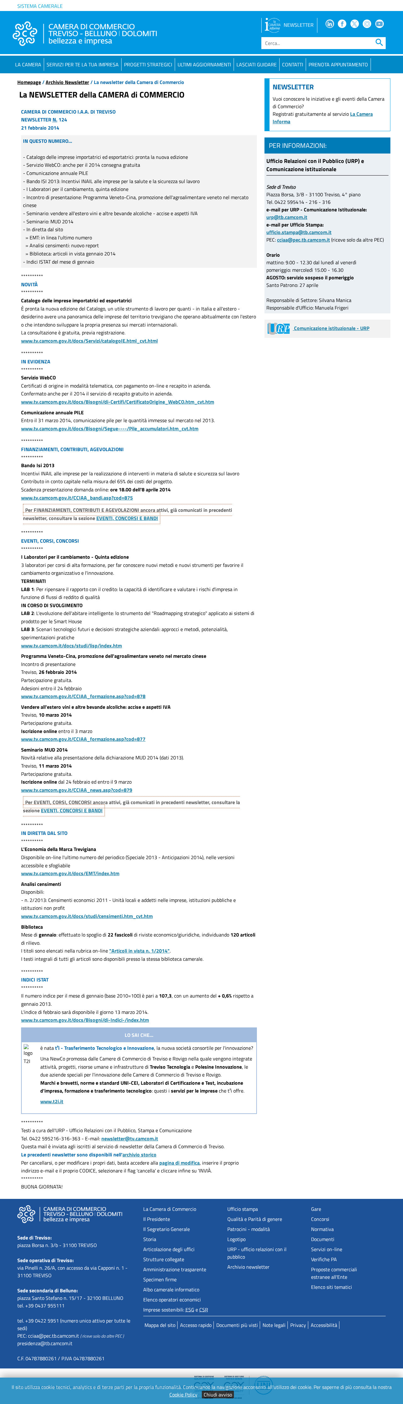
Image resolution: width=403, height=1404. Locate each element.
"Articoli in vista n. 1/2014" (139, 950)
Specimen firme (160, 1279)
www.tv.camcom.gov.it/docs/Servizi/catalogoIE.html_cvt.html (89, 340)
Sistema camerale (40, 6)
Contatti (292, 64)
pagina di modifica (179, 1162)
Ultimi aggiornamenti (204, 64)
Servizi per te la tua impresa (83, 64)
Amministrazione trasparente (174, 1269)
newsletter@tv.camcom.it (129, 1138)
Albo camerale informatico (171, 1289)
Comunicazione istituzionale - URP (331, 328)
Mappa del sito (160, 1325)
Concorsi (320, 1219)
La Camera (28, 64)
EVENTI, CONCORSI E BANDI (127, 518)
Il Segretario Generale (166, 1229)
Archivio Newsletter (67, 82)
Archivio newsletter (248, 1267)
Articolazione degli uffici (169, 1249)
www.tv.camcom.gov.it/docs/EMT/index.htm (70, 873)
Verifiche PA (324, 1259)
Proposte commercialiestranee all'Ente (334, 1273)
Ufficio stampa (242, 1209)
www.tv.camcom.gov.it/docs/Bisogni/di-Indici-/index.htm (85, 1020)
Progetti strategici (148, 64)
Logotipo (236, 1239)
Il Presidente (156, 1219)
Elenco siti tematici (331, 1287)
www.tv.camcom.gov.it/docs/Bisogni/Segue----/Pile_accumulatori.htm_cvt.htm (109, 428)
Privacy (298, 1325)
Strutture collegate (163, 1259)
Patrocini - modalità (248, 1229)
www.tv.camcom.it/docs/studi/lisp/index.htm (71, 645)
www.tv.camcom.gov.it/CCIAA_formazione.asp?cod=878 (83, 696)
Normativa (322, 1229)
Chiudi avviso (218, 1394)
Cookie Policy (183, 1394)
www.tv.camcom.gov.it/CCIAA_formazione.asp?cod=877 (83, 739)
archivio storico (139, 1154)
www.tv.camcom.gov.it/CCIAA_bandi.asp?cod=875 (77, 497)
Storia (149, 1239)
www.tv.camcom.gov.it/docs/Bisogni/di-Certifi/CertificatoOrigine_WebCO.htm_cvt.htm (117, 402)
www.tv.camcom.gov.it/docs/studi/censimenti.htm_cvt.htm (87, 916)
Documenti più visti (237, 1325)
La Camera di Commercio (169, 1209)
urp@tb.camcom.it (286, 217)
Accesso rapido (196, 1325)
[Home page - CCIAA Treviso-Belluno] (85, 33)
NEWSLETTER (299, 25)
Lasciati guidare (256, 64)
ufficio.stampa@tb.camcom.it (299, 232)
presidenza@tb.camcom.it (44, 1343)
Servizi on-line (326, 1249)
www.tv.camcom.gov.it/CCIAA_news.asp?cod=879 (76, 790)
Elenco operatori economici (172, 1299)
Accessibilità (324, 1325)
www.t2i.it (51, 1101)
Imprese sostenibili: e (175, 1309)
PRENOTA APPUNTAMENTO (338, 64)
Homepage (29, 82)
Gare (316, 1209)
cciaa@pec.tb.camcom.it (303, 239)
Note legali (274, 1325)
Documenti (322, 1239)
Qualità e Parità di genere (254, 1219)
